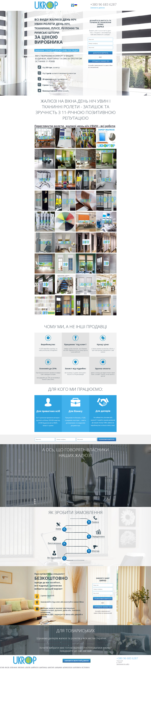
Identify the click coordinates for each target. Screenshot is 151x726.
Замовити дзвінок (97, 8)
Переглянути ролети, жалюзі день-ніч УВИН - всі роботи (74, 126)
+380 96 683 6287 (103, 4)
